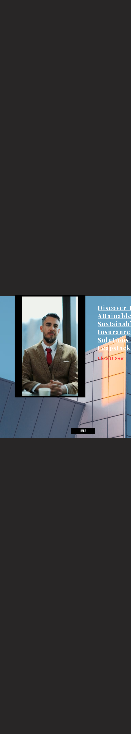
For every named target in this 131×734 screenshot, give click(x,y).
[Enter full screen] (79, 391)
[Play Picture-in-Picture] (74, 391)
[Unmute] (26, 391)
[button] (83, 431)
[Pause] (20, 391)
